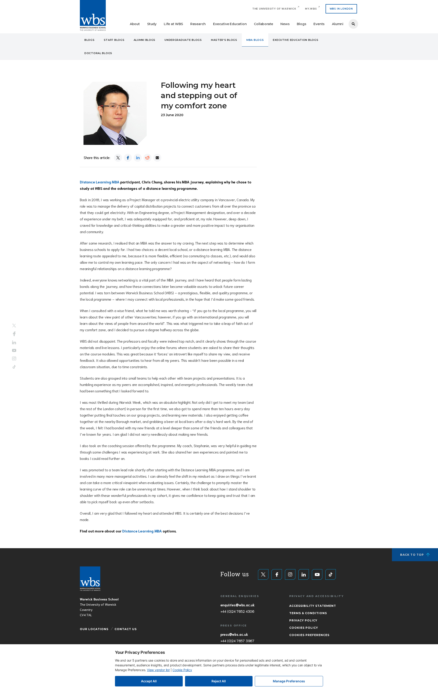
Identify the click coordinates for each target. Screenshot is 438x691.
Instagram (14, 358)
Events (319, 24)
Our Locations (94, 629)
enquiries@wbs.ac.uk (237, 604)
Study (151, 24)
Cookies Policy (303, 627)
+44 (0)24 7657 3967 (237, 640)
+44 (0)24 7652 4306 (237, 611)
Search (353, 24)
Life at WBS (173, 24)
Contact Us (126, 629)
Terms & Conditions (308, 613)
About (135, 24)
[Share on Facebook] (128, 158)
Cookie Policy (182, 670)
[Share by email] (157, 158)
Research (198, 24)
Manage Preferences (289, 681)
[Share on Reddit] (147, 158)
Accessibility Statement (312, 606)
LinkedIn (14, 342)
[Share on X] (118, 158)
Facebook (14, 334)
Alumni (337, 24)
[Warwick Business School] (93, 15)
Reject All (218, 681)
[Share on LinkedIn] (138, 158)
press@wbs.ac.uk (234, 634)
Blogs (301, 24)
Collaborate (263, 24)
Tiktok (14, 366)
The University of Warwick (274, 8)
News (284, 24)
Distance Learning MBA (99, 181)
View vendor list (158, 670)
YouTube (14, 350)
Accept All (149, 681)
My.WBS (311, 8)
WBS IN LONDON (341, 8)
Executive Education (230, 24)
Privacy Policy (303, 620)
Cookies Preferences (309, 635)
